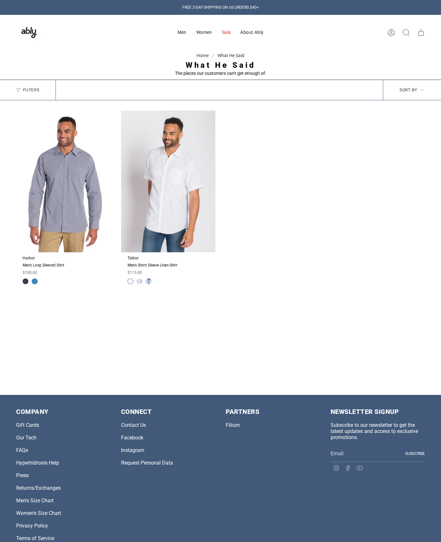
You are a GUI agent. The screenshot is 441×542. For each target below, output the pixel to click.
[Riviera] (34, 281)
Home (203, 55)
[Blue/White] (139, 281)
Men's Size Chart (35, 500)
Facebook (132, 438)
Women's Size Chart (38, 513)
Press (22, 475)
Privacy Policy (32, 526)
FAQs (22, 450)
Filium (233, 425)
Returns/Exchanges (38, 488)
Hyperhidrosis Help (37, 463)
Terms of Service (35, 538)
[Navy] (25, 281)
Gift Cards (27, 425)
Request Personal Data (147, 463)
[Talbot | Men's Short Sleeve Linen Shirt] (168, 181)
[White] (130, 281)
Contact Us (133, 425)
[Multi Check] (148, 281)
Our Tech (26, 438)
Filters (31, 90)
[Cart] (421, 32)
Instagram (132, 450)
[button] (182, 32)
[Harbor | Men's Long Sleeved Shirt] (63, 181)
